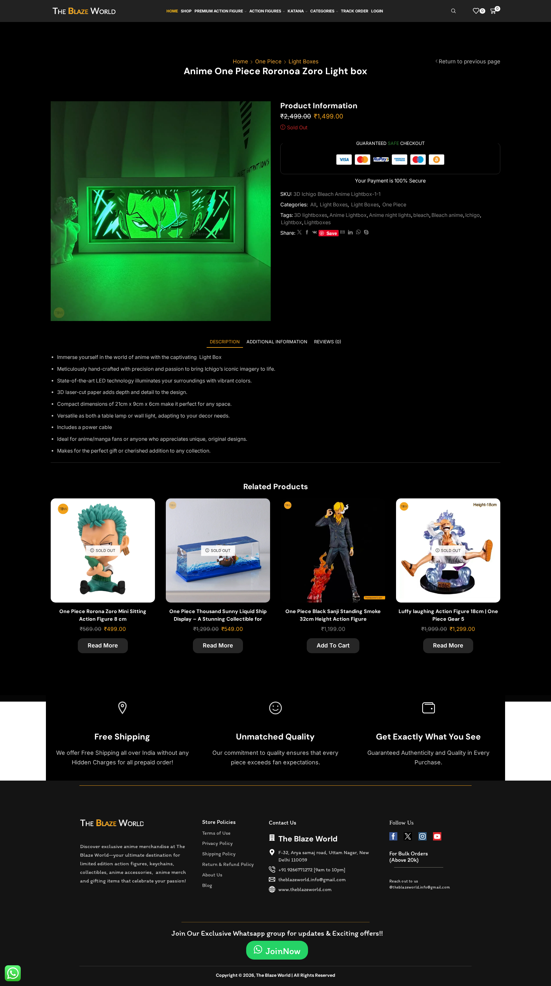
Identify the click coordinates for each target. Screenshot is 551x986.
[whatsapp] (358, 232)
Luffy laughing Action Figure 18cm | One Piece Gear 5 (448, 615)
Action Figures (265, 11)
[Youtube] (437, 836)
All (313, 205)
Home (172, 11)
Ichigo (472, 215)
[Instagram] (422, 836)
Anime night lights (390, 215)
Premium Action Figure (219, 11)
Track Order (354, 11)
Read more (103, 645)
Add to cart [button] (373, 529)
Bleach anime (447, 215)
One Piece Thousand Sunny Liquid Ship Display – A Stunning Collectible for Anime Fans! (218, 619)
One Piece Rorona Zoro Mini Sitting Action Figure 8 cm (102, 615)
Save (332, 233)
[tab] (225, 341)
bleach (421, 215)
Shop (186, 11)
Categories (322, 11)
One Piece (268, 61)
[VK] (315, 232)
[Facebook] (307, 232)
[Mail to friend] (342, 232)
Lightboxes (317, 222)
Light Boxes (304, 61)
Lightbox (291, 222)
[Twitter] (299, 232)
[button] (277, 950)
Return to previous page (469, 61)
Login (377, 11)
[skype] (365, 232)
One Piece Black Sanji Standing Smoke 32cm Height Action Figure (333, 615)
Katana (296, 11)
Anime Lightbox (348, 215)
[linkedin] (350, 232)
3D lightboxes (310, 215)
